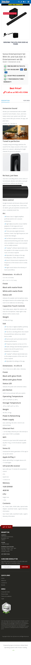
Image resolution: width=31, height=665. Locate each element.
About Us (3, 580)
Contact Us (4, 582)
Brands (3, 585)
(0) (25, 2)
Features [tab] (26, 100)
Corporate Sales (5, 592)
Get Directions (5, 554)
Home (2, 578)
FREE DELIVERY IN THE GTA (10, 13)
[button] (19, 1)
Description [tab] (5, 100)
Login (2, 598)
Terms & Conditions (6, 596)
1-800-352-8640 (5, 544)
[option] (15, 16)
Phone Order (4, 594)
